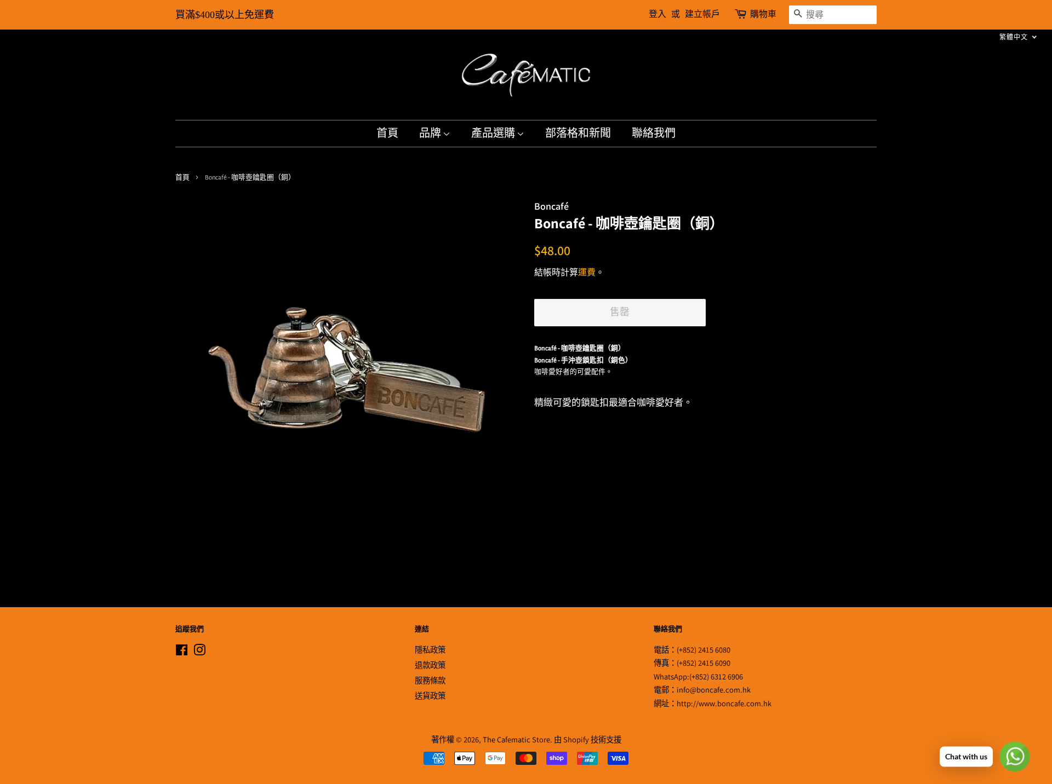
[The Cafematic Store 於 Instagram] (199, 652)
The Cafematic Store (516, 739)
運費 (587, 272)
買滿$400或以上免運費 (224, 14)
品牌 (431, 133)
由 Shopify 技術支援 (587, 739)
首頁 (387, 133)
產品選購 (494, 133)
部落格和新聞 (578, 133)
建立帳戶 (702, 14)
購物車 (763, 14)
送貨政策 (430, 695)
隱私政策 (430, 649)
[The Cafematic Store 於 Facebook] (181, 652)
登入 (657, 14)
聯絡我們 (654, 133)
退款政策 (430, 665)
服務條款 (430, 680)
